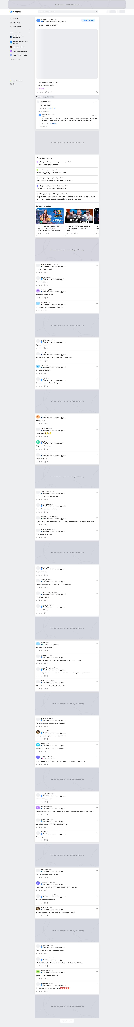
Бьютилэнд (48, 707)
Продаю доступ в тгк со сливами (51, 122)
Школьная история (50, 594)
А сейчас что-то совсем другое (54, 21)
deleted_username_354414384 (47, 143)
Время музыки (52, 127)
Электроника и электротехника (55, 111)
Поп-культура (47, 119)
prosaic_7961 (42, 127)
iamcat (41, 119)
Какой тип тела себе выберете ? (51, 138)
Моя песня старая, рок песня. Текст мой (54, 130)
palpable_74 (42, 111)
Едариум (59, 143)
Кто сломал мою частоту (47, 114)
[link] (50, 171)
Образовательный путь (54, 135)
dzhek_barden (43, 135)
